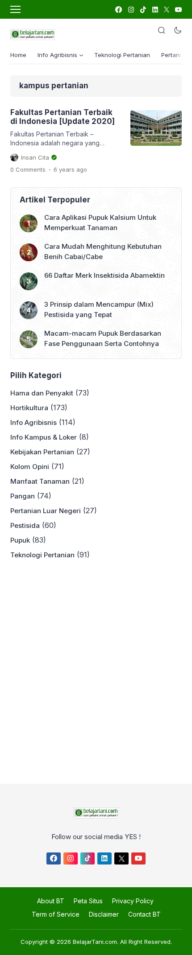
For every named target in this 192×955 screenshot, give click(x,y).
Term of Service (55, 914)
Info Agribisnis (33, 422)
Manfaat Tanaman (40, 481)
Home (18, 54)
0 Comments (28, 169)
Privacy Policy (133, 901)
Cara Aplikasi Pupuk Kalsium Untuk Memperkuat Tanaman (100, 222)
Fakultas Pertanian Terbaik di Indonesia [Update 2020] (62, 117)
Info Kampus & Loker (43, 437)
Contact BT (144, 914)
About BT (50, 901)
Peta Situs (88, 901)
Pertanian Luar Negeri (45, 510)
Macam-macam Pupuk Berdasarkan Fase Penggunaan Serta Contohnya (102, 338)
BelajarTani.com (95, 941)
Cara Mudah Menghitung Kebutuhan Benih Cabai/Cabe (103, 251)
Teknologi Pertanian (122, 54)
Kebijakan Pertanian (42, 452)
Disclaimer (104, 914)
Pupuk (20, 540)
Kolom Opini (29, 466)
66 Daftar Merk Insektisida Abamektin (104, 275)
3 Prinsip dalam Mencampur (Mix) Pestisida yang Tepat (99, 309)
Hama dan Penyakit (41, 393)
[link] (118, 9)
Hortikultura (29, 407)
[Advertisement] (96, 669)
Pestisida (25, 525)
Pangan (22, 496)
